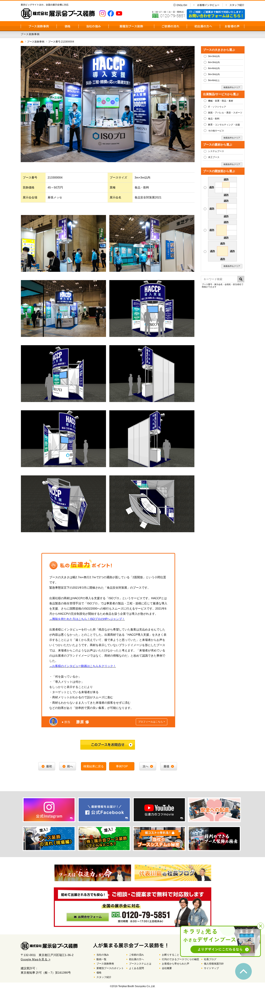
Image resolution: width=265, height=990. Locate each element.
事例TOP (122, 766)
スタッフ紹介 (236, 5)
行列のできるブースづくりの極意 (180, 959)
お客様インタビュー (208, 5)
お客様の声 (232, 26)
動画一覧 (101, 959)
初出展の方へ (203, 26)
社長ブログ (210, 959)
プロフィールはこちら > (151, 721)
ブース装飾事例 (38, 26)
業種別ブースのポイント (110, 968)
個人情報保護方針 (214, 963)
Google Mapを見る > (35, 959)
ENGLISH (182, 5)
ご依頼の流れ (170, 26)
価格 (68, 26)
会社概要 (167, 968)
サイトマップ (211, 968)
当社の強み (93, 26)
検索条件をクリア (232, 87)
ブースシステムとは (140, 963)
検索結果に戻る (93, 766)
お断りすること (170, 954)
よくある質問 (136, 968)
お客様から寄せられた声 (175, 963)
